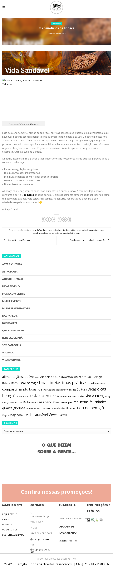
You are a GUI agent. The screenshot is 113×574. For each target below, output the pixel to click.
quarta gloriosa (13, 408)
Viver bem (75, 233)
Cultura (82, 389)
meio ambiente (16, 402)
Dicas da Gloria (23, 396)
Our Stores (50, 559)
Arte (43, 377)
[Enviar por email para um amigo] (59, 219)
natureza (62, 402)
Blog (59, 559)
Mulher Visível (11, 301)
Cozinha (51, 389)
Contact (66, 559)
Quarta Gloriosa (13, 330)
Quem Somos (10, 529)
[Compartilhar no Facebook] (48, 219)
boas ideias (82, 230)
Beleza (6, 383)
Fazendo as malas (75, 396)
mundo (34, 402)
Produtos (8, 519)
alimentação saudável (66, 230)
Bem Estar (18, 383)
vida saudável (65, 233)
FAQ (74, 559)
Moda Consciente (13, 294)
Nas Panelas (10, 316)
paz (70, 402)
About (40, 559)
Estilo (55, 396)
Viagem (6, 415)
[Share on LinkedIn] (69, 219)
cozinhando (61, 389)
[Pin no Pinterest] (64, 219)
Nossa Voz (8, 524)
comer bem (100, 383)
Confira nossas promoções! (56, 491)
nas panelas (47, 402)
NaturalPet (9, 323)
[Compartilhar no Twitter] (53, 219)
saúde (49, 408)
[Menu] (4, 7)
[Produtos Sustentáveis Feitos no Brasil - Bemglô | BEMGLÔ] (56, 7)
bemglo (33, 383)
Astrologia (9, 272)
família (62, 396)
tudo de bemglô (51, 233)
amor (37, 377)
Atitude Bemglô (12, 279)
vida (23, 415)
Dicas (92, 389)
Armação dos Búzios (18, 240)
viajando (16, 415)
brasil (91, 383)
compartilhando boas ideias (24, 389)
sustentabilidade (64, 408)
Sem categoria (11, 345)
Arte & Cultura (12, 264)
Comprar (34, 124)
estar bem (40, 395)
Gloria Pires (93, 395)
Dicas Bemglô (11, 286)
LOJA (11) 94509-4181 (40, 550)
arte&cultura (73, 377)
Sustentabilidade (13, 534)
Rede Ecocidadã (12, 338)
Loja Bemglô (10, 514)
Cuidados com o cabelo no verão (88, 240)
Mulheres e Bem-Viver (16, 308)
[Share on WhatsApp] (43, 219)
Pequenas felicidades (90, 401)
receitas (29, 408)
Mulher (27, 402)
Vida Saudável (56, 23)
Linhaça (40, 233)
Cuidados (71, 389)
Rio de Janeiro (39, 408)
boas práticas (93, 230)
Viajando (8, 353)
